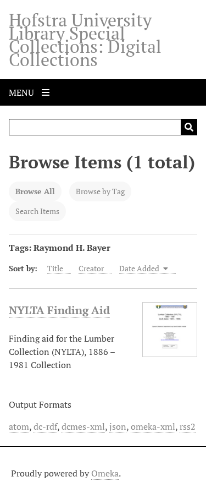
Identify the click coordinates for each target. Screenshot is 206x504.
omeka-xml (153, 426)
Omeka (105, 473)
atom (19, 426)
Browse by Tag (100, 191)
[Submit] (189, 127)
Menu (22, 92)
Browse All (35, 191)
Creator (91, 268)
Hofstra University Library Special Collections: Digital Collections (85, 39)
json (117, 426)
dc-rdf (45, 426)
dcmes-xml (83, 426)
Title (55, 268)
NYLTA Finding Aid (59, 310)
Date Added (140, 268)
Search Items (37, 211)
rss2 (188, 426)
